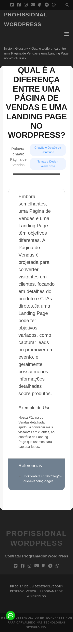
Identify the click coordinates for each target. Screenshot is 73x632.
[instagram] (26, 5)
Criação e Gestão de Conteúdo (47, 150)
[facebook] (19, 5)
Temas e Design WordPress (48, 164)
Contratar (36, 556)
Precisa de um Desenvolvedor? (36, 586)
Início (8, 48)
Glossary (21, 48)
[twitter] (12, 5)
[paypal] (39, 5)
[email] (33, 5)
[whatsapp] (54, 5)
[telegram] (47, 5)
